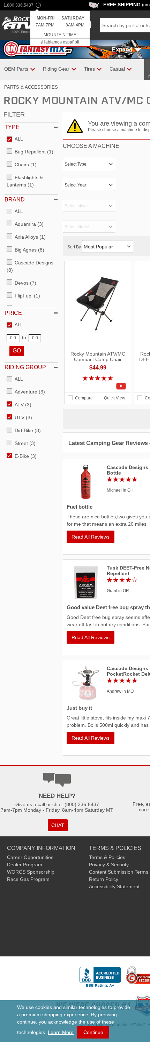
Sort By (74, 247)
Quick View (114, 398)
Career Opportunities (30, 857)
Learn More (61, 1032)
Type (12, 127)
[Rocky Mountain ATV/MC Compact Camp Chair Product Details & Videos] (97, 386)
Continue (93, 1032)
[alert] (60, 29)
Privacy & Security (109, 864)
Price (13, 313)
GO (17, 350)
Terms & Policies (107, 857)
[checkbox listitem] (15, 139)
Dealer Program (24, 864)
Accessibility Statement (114, 886)
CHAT (57, 825)
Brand (15, 199)
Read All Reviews (91, 537)
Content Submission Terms (118, 872)
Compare (84, 398)
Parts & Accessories (31, 87)
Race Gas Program (28, 879)
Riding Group (25, 367)
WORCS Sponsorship (30, 872)
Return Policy (103, 879)
